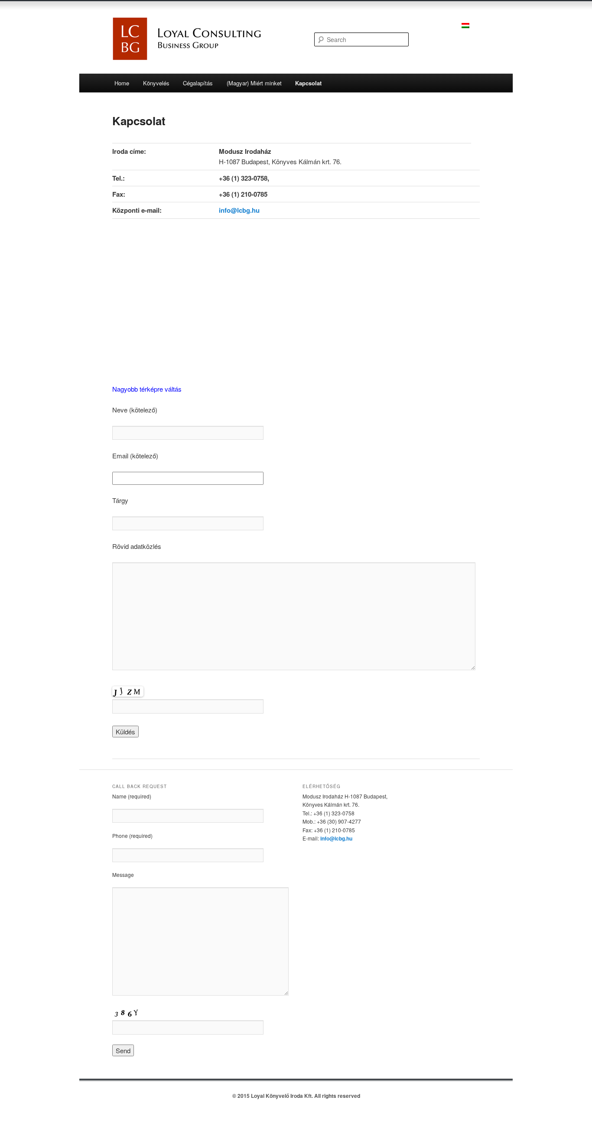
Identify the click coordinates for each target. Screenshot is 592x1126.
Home (121, 83)
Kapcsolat (308, 83)
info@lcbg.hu (239, 210)
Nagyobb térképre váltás (147, 388)
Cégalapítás (198, 83)
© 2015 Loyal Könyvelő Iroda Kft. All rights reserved (296, 1096)
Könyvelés (156, 83)
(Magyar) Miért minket (254, 83)
